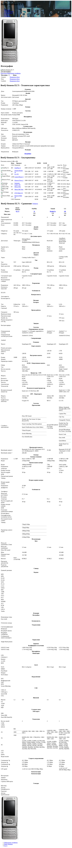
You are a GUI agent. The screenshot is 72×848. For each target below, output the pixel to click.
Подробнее (27, 153)
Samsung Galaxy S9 (17, 184)
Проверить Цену (15, 77)
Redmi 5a (53, 211)
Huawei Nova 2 (18, 180)
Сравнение (7, 16)
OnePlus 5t (17, 168)
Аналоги (6, 14)
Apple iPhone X (19, 177)
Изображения (8, 13)
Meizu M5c (17, 186)
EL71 (17, 211)
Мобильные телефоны (14, 73)
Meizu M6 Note (18, 189)
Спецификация (8, 11)
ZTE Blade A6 (18, 193)
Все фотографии (5, 71)
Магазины (7, 10)
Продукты (4, 73)
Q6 (65, 211)
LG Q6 (16, 174)
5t (34, 211)
